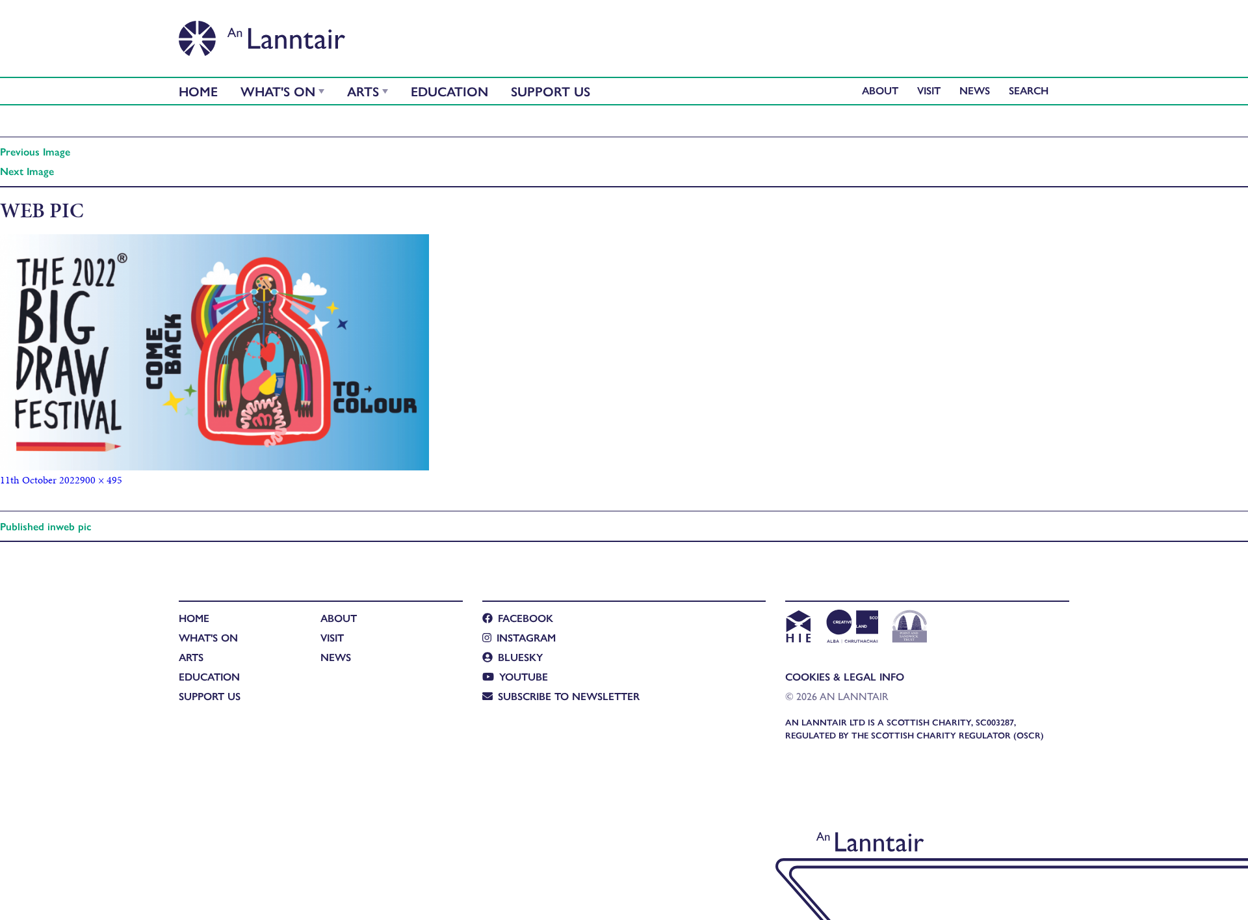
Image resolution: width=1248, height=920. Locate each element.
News (974, 90)
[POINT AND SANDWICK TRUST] (910, 627)
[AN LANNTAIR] (262, 34)
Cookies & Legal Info (844, 676)
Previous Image (35, 151)
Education (449, 90)
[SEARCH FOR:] (1032, 90)
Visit (929, 90)
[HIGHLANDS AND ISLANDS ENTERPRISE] (798, 627)
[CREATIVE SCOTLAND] (851, 627)
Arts (363, 90)
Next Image (27, 170)
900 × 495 (101, 479)
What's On (277, 90)
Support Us (550, 90)
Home (198, 90)
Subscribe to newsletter (569, 695)
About (880, 90)
